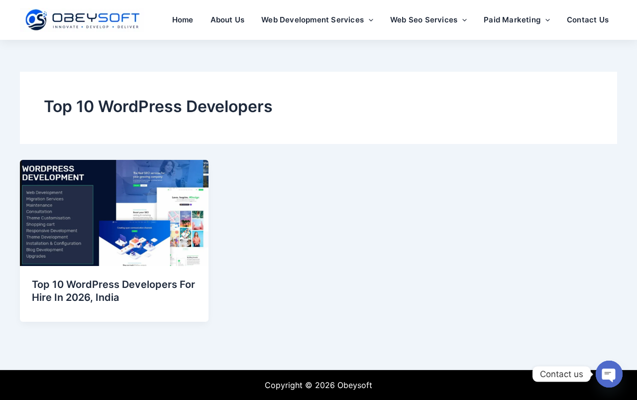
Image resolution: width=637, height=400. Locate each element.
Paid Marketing (512, 19)
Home (183, 19)
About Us (228, 19)
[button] (368, 20)
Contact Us (588, 19)
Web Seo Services (423, 19)
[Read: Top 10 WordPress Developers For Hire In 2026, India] (114, 212)
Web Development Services (312, 19)
